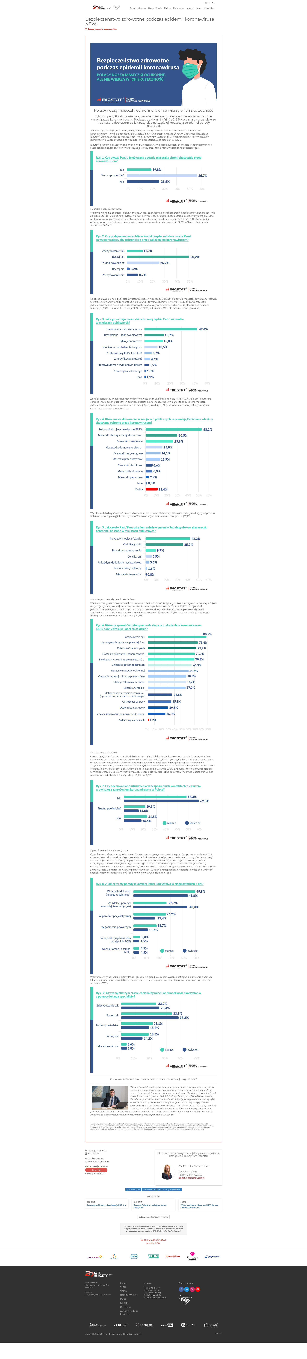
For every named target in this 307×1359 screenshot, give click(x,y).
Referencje (178, 8)
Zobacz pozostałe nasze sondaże (102, 29)
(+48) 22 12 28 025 (153, 1290)
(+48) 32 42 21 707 (153, 1288)
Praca (123, 1299)
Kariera (167, 8)
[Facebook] (181, 1289)
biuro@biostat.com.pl (158, 1297)
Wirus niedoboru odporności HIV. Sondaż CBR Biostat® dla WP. (199, 1206)
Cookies (218, 1334)
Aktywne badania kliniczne (129, 1312)
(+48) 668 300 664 (154, 1293)
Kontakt (189, 8)
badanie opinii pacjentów (170, 1190)
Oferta (159, 8)
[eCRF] (121, 1325)
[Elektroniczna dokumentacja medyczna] (167, 1325)
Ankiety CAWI (153, 1243)
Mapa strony (115, 1334)
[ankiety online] (188, 1325)
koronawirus (150, 1190)
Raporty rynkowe (129, 1295)
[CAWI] (211, 1325)
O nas (151, 8)
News (198, 8)
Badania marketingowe (153, 1240)
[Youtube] (197, 1289)
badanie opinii (134, 1190)
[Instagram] (192, 1289)
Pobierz (95, 1170)
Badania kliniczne (138, 8)
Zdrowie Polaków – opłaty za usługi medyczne (150, 1206)
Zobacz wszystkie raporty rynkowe (153, 1217)
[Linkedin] (186, 1289)
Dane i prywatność (132, 1334)
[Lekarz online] (145, 1325)
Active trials (209, 8)
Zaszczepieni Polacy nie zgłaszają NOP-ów (106, 1205)
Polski (206, 3)
